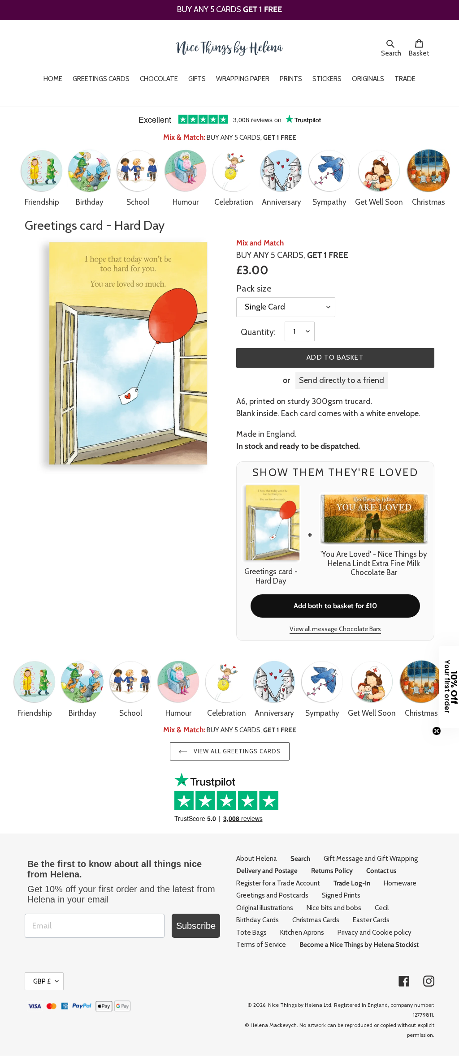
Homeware (400, 883)
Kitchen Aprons (302, 932)
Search (392, 53)
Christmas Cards (315, 920)
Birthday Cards (257, 920)
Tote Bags (251, 932)
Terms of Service (261, 945)
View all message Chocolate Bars (335, 629)
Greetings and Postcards (272, 895)
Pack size (253, 288)
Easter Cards (371, 920)
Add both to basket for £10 (335, 606)
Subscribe (196, 926)
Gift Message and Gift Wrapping (371, 859)
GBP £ (42, 981)
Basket (421, 53)
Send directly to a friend (341, 380)
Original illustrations (264, 908)
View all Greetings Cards (236, 751)
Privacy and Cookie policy (374, 932)
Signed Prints (341, 895)
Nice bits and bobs (334, 908)
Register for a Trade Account (278, 883)
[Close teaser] (436, 730)
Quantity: (258, 332)
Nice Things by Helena (295, 1004)
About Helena (256, 859)
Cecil (382, 908)
